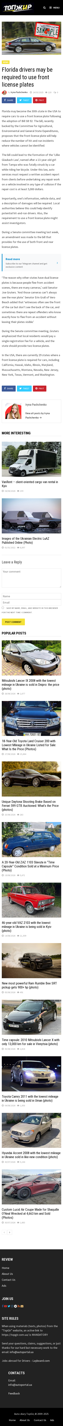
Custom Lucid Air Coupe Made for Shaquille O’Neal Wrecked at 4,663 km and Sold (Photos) (30, 1213)
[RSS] (19, 1306)
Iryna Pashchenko (19, 92)
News (5, 62)
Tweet (26, 100)
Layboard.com (41, 1361)
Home (5, 1268)
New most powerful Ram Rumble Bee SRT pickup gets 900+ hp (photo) (29, 985)
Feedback (14, 1393)
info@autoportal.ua (21, 1352)
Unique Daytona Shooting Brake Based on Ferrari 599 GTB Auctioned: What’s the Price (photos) (30, 806)
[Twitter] (9, 1306)
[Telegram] (16, 1306)
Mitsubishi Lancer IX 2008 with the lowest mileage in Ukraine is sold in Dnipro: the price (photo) (30, 685)
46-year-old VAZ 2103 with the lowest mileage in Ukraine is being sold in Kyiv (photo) (26, 927)
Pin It (41, 100)
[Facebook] (3, 1306)
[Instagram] (12, 1306)
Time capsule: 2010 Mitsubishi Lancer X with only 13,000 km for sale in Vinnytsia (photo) (30, 1042)
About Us (7, 1274)
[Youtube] (6, 1306)
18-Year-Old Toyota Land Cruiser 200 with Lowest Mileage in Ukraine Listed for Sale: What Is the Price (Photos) (29, 745)
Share (10, 100)
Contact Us (8, 1280)
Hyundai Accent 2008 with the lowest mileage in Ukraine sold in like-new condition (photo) (31, 1155)
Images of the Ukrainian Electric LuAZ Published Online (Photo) (25, 540)
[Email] (22, 1306)
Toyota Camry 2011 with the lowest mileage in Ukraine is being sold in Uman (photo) (30, 1098)
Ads (4, 1285)
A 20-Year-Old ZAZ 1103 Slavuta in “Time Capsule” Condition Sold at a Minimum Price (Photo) (30, 866)
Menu (56, 7)
